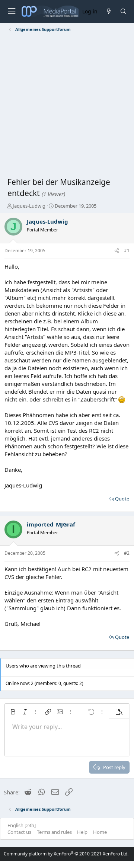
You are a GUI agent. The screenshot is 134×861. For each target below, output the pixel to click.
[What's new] (108, 11)
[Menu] (11, 11)
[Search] (123, 11)
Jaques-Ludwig (29, 205)
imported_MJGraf (51, 524)
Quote (122, 498)
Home (100, 832)
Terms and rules (54, 832)
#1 (127, 250)
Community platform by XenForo (66, 854)
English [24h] (21, 825)
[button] (13, 712)
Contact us (19, 832)
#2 (127, 553)
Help (82, 832)
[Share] (116, 251)
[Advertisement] (67, 106)
